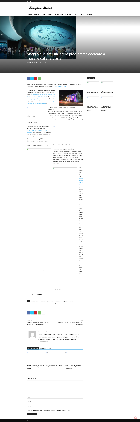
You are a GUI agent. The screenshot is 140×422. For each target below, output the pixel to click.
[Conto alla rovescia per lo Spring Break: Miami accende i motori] (55, 358)
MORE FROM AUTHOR (45, 348)
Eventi (31, 50)
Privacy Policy (36, 1)
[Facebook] (28, 78)
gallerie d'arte (50, 301)
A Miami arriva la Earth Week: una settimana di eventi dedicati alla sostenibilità (73, 367)
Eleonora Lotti (31, 62)
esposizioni (43, 301)
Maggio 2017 (65, 301)
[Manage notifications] (135, 418)
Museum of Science (47, 303)
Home (28, 19)
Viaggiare (68, 14)
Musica (50, 14)
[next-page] (30, 372)
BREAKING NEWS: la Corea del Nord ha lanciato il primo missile (70, 323)
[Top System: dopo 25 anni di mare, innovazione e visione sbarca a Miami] (107, 85)
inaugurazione (58, 301)
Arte (44, 14)
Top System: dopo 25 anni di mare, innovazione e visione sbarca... (107, 92)
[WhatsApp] (39, 78)
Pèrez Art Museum (42, 96)
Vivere (30, 14)
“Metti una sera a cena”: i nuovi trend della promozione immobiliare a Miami (38, 323)
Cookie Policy (43, 1)
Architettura (59, 14)
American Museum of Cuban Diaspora (41, 94)
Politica (89, 14)
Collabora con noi (51, 1)
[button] (111, 14)
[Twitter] (32, 78)
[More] (43, 78)
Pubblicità (59, 1)
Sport (82, 14)
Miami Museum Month (59, 86)
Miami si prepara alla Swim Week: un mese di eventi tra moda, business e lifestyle (35, 367)
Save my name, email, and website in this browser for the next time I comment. (49, 410)
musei (40, 303)
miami (71, 301)
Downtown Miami (35, 301)
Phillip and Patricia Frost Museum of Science (62, 303)
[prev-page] (28, 372)
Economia (37, 14)
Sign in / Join (29, 1)
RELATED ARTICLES (33, 348)
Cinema (76, 14)
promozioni (76, 303)
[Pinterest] (35, 78)
